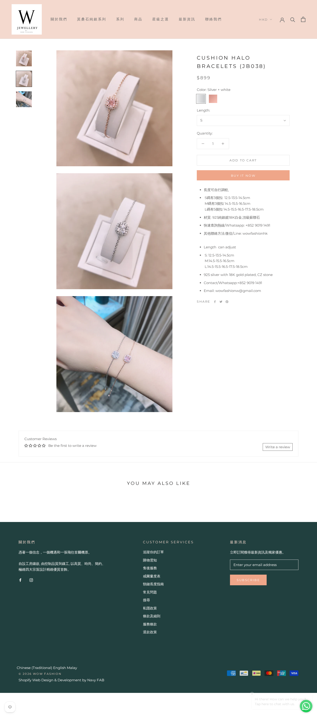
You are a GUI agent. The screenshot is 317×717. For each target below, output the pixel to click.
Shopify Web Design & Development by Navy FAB (61, 680)
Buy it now (243, 175)
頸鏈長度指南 (153, 584)
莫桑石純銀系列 (91, 19)
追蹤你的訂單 (153, 552)
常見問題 (150, 592)
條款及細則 (151, 616)
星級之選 (160, 19)
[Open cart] (303, 19)
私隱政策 (150, 608)
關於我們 (59, 19)
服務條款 (150, 624)
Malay (72, 668)
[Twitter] (221, 301)
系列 (120, 19)
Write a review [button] (277, 447)
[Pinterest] (227, 301)
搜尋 (146, 600)
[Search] (292, 19)
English (59, 668)
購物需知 (150, 560)
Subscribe (248, 580)
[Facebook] (214, 301)
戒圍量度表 (151, 576)
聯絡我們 (213, 19)
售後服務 (150, 568)
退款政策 (150, 632)
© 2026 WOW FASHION (40, 673)
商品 (138, 19)
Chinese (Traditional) (34, 668)
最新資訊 (187, 19)
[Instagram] (31, 580)
